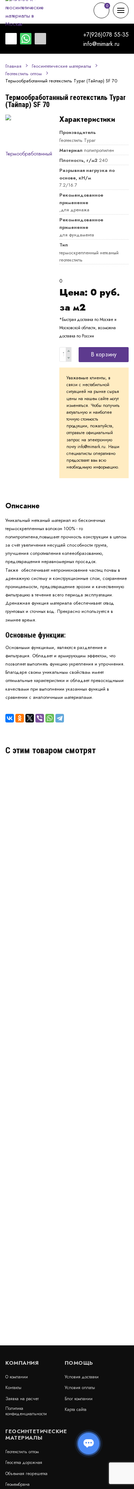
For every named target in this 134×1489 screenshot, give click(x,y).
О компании (16, 1376)
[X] (29, 718)
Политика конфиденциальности (26, 1411)
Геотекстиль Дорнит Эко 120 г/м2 (48, 851)
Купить (113, 810)
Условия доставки (82, 1376)
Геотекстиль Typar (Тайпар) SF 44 (47, 778)
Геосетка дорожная (23, 1462)
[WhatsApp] (49, 718)
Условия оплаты (80, 1387)
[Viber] (39, 718)
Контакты (13, 1387)
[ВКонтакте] (9, 718)
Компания (22, 1363)
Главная (13, 66)
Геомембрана (17, 1484)
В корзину (103, 354)
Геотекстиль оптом (23, 74)
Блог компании (79, 1398)
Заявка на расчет (22, 1398)
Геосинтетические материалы (61, 66)
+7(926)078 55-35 (106, 34)
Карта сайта (75, 1409)
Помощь (79, 1363)
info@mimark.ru (101, 44)
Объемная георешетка (26, 1473)
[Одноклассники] (19, 718)
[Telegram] (59, 718)
